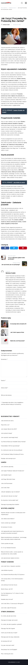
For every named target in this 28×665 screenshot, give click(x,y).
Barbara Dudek (6, 24)
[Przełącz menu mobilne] (26, 3)
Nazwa (3, 380)
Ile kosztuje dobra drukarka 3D (18, 323)
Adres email (4, 387)
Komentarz (4, 359)
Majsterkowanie (5, 15)
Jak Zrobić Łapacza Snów (17, 332)
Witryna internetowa (6, 395)
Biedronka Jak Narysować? (17, 340)
